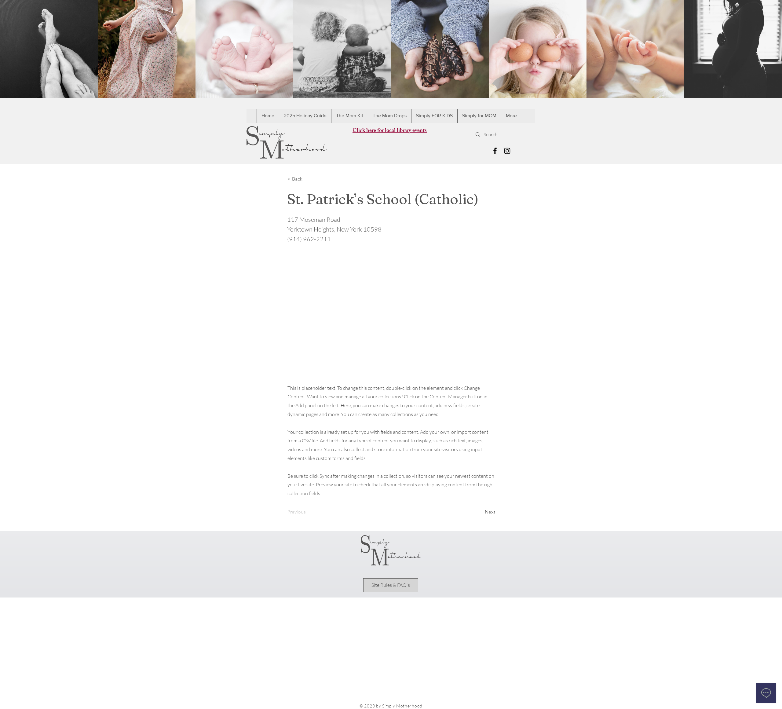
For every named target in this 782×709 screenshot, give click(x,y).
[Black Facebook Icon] (495, 151)
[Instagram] (507, 151)
